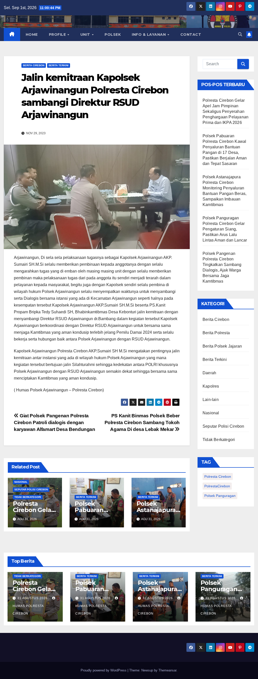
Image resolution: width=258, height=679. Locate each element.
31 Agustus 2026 (33, 598)
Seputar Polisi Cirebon (31, 489)
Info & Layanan (149, 34)
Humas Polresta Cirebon (28, 609)
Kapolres (211, 386)
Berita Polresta (216, 333)
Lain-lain (211, 399)
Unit (85, 34)
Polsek (113, 34)
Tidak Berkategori (27, 497)
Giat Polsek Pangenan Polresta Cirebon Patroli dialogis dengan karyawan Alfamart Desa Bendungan (55, 422)
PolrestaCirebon (217, 486)
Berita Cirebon (33, 65)
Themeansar (167, 670)
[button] (240, 34)
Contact (190, 34)
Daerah (209, 373)
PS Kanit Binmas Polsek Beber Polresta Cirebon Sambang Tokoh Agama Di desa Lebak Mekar (142, 422)
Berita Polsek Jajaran (222, 346)
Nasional (20, 482)
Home (32, 34)
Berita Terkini (59, 65)
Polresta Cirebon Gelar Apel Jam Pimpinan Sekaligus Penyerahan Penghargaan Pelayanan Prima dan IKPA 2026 (225, 111)
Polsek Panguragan (220, 496)
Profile (58, 34)
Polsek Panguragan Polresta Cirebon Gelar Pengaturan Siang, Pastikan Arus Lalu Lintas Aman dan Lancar (225, 229)
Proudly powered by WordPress (104, 670)
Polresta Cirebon (217, 476)
